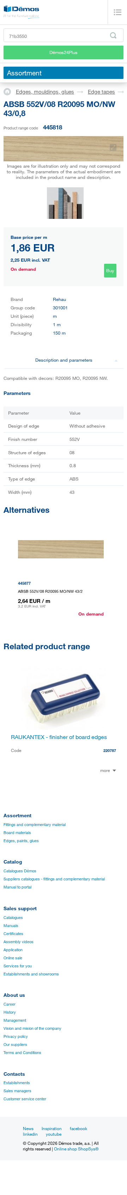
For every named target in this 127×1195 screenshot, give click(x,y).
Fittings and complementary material (35, 824)
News (28, 1128)
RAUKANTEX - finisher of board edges (59, 736)
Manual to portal (17, 887)
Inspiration (52, 1128)
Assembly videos (19, 941)
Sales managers (17, 1090)
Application (13, 949)
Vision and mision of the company (32, 1028)
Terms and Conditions (22, 1052)
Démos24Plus (63, 52)
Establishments (17, 1082)
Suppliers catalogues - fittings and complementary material (54, 879)
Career (10, 1004)
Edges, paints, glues (21, 840)
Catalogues (13, 917)
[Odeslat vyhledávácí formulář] (113, 35)
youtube (53, 1134)
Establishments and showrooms (31, 974)
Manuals (11, 925)
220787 (109, 750)
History (10, 1012)
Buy (110, 270)
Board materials (17, 832)
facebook (78, 1128)
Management (15, 1020)
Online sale (13, 957)
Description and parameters (63, 360)
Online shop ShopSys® (76, 1149)
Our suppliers (15, 1044)
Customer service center (25, 1098)
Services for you (18, 966)
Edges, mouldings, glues (45, 91)
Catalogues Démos (20, 870)
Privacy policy (16, 1036)
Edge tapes (101, 91)
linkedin (30, 1134)
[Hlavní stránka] (10, 91)
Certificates (13, 933)
